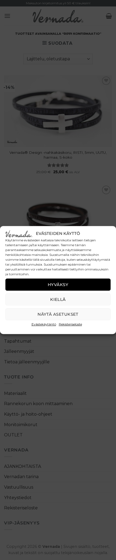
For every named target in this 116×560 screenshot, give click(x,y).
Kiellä (58, 299)
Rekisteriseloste (70, 324)
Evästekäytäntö (44, 324)
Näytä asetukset (58, 314)
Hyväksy (58, 284)
